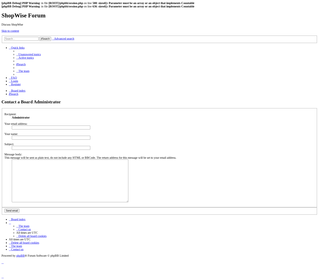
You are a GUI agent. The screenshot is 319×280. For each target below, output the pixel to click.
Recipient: (10, 114)
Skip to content (10, 30)
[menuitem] (28, 54)
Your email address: (15, 123)
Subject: (9, 144)
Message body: (13, 154)
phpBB (20, 255)
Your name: (11, 134)
